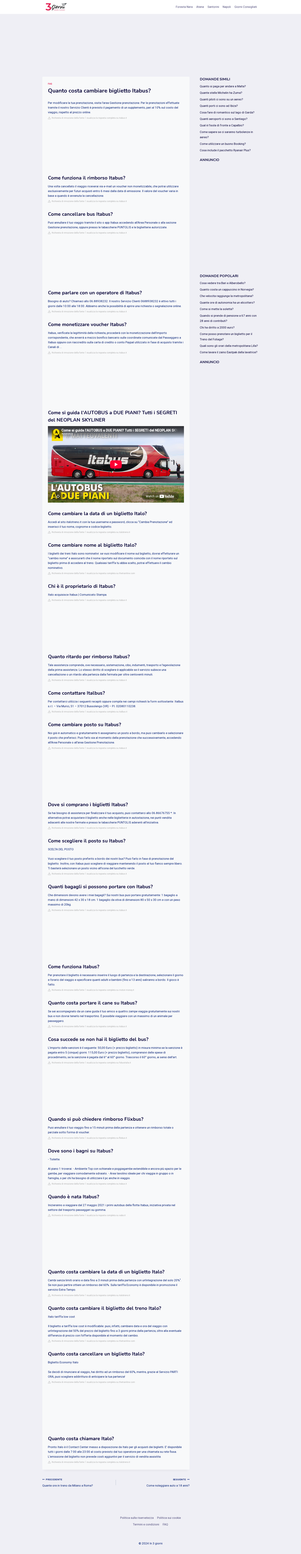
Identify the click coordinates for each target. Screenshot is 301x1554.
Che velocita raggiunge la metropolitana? (226, 296)
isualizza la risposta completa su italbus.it (107, 712)
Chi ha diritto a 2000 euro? (217, 327)
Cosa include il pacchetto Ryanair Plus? (225, 150)
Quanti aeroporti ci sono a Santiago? (223, 119)
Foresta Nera (184, 7)
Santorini (213, 7)
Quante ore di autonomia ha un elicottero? (227, 302)
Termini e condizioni (146, 1524)
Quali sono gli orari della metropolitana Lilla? (229, 346)
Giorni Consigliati (245, 7)
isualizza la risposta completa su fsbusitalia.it (109, 1063)
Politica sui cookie (169, 1517)
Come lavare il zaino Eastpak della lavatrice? (228, 352)
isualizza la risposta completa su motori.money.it (110, 990)
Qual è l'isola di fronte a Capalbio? (222, 125)
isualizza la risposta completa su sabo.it (106, 1215)
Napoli (227, 7)
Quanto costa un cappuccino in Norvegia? (227, 289)
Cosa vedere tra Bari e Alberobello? (222, 283)
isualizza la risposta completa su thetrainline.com (111, 573)
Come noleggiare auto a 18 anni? (167, 1482)
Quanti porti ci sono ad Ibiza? (219, 106)
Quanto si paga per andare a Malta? (223, 86)
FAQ (50, 84)
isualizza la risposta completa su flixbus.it (107, 1138)
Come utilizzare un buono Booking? (223, 144)
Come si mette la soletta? (216, 309)
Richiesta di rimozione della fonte (67, 118)
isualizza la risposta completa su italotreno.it (108, 532)
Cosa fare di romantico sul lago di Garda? (227, 112)
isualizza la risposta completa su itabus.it (107, 118)
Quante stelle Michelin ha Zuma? (221, 92)
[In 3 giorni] (55, 7)
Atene (200, 7)
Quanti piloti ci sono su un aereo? (221, 99)
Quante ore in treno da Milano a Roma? (67, 1482)
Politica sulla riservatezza (137, 1517)
